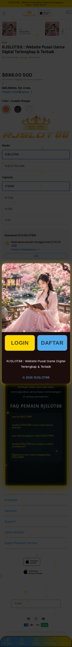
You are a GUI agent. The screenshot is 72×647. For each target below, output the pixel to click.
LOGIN (20, 343)
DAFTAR (52, 343)
